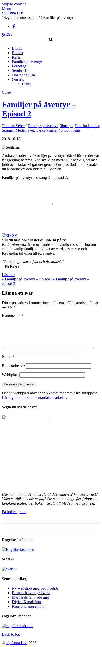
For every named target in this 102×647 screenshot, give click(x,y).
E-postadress (13, 366)
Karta (16, 57)
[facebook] (14, 26)
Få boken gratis (14, 512)
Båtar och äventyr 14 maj (31, 593)
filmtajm (66, 126)
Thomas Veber (13, 126)
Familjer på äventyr (27, 62)
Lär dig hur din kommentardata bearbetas (34, 397)
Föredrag (19, 66)
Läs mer (8, 275)
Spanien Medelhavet (18, 130)
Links (26, 84)
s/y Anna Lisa (16, 643)
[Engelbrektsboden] (18, 549)
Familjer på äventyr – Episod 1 (27, 279)
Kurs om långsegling (28, 606)
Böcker (17, 53)
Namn (8, 356)
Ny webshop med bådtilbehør (35, 588)
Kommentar (13, 315)
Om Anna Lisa (23, 75)
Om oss (18, 79)
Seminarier (20, 70)
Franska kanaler (87, 126)
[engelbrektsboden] (17, 626)
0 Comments (70, 130)
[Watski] (9, 569)
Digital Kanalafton (26, 602)
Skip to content (14, 4)
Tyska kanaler (47, 130)
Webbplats (10, 375)
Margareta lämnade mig (30, 597)
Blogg (17, 48)
